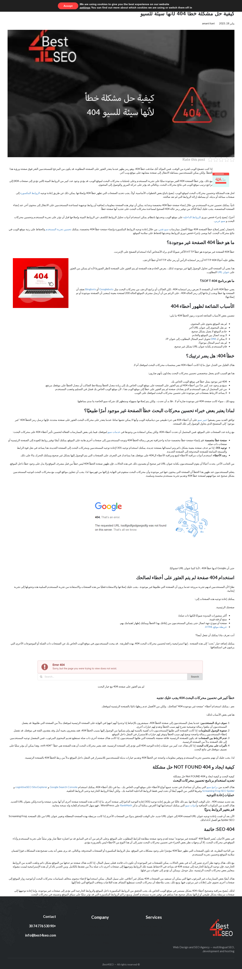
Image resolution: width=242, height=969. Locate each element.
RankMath (125, 805)
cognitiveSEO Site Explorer (31, 787)
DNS (213, 338)
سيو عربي (219, 220)
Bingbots (90, 289)
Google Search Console (64, 787)
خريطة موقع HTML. (216, 626)
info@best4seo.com (40, 935)
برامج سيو (212, 787)
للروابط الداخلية (192, 217)
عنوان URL (223, 272)
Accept (68, 5)
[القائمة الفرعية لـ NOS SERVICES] (141, 926)
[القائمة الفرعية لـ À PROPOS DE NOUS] (134, 935)
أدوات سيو (191, 805)
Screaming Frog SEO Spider (218, 790)
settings (85, 7)
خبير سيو (202, 419)
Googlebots (106, 289)
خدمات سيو (114, 431)
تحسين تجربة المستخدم (58, 229)
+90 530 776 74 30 (42, 926)
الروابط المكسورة (30, 193)
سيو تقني (164, 229)
